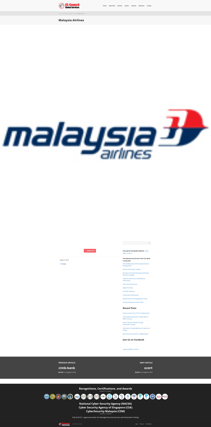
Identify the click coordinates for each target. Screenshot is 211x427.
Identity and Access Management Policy (135, 299)
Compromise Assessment (131, 295)
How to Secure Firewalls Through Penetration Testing (133, 323)
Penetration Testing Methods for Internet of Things (136, 329)
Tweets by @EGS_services (131, 349)
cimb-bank (67, 368)
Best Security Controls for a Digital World (135, 334)
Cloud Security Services (130, 284)
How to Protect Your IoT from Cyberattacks (136, 313)
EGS (138, 372)
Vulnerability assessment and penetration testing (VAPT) (136, 265)
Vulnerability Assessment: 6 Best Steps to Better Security (135, 318)
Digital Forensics (128, 288)
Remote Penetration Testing (131, 269)
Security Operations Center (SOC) (133, 302)
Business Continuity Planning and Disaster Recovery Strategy (136, 274)
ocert (148, 368)
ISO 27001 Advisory (129, 291)
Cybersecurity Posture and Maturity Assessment (134, 279)
